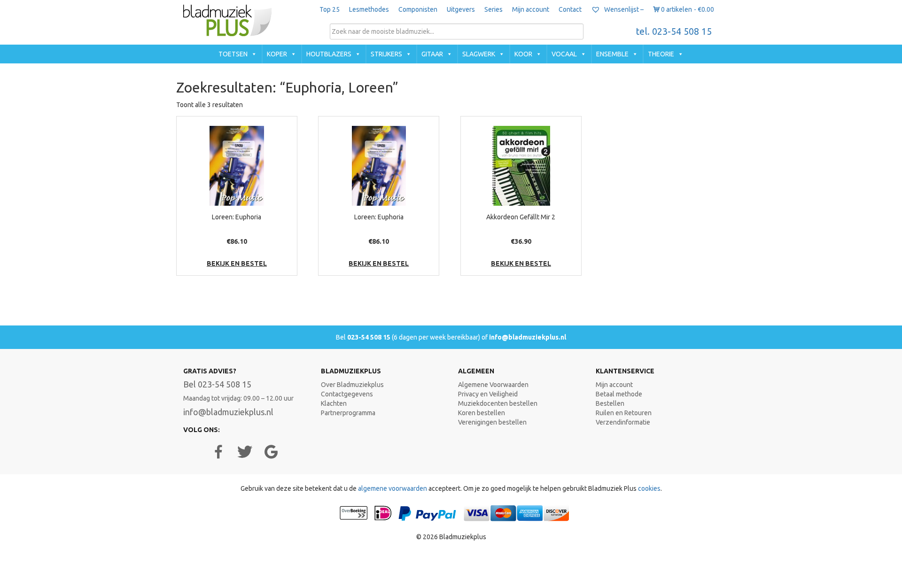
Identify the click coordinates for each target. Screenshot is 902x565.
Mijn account (530, 9)
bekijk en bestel (237, 263)
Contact (570, 9)
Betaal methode (619, 394)
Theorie (661, 54)
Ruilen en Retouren (624, 413)
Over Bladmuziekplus (352, 384)
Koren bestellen (481, 413)
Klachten (334, 403)
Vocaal (564, 54)
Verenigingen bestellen (492, 422)
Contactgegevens (347, 394)
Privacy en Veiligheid (488, 394)
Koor (523, 54)
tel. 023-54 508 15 (674, 31)
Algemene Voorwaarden (493, 384)
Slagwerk (478, 54)
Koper (277, 54)
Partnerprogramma (348, 413)
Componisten (417, 9)
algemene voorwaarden (392, 488)
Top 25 (329, 9)
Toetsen (233, 54)
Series (493, 9)
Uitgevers (461, 9)
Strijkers (386, 54)
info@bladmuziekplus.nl (527, 337)
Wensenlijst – (623, 9)
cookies (649, 488)
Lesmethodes (369, 9)
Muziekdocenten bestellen (497, 403)
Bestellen (610, 403)
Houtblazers (328, 54)
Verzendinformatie (623, 422)
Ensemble (612, 54)
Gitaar (432, 54)
